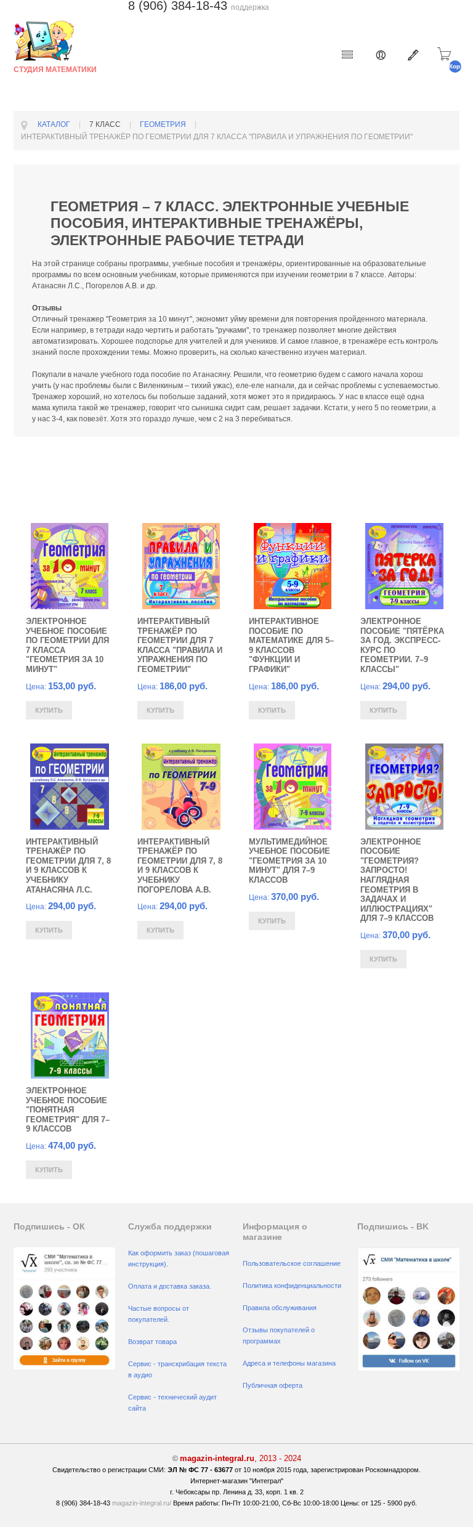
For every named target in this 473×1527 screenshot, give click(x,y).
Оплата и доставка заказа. (169, 1286)
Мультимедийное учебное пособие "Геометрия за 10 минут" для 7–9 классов (289, 861)
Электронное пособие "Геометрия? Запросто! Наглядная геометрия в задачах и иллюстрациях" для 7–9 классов (397, 880)
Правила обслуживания (280, 1307)
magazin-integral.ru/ (141, 1503)
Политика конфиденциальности (292, 1285)
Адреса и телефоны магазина (289, 1363)
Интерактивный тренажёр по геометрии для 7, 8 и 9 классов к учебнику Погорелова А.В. (179, 865)
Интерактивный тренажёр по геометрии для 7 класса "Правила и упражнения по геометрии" (179, 645)
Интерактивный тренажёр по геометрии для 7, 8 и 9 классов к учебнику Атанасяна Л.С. (68, 865)
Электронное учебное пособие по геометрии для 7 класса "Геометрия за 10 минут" (67, 645)
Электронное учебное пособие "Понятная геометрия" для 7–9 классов (68, 1109)
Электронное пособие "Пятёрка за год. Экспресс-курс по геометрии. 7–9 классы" (402, 645)
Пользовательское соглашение (292, 1263)
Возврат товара (152, 1341)
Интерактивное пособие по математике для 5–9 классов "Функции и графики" (291, 645)
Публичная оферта (272, 1385)
